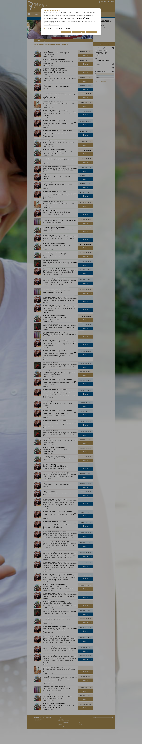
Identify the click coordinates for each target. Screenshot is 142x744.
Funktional (48, 28)
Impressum (60, 23)
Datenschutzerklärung (70, 21)
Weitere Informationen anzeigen (51, 25)
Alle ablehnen (66, 32)
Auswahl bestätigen (78, 32)
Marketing (68, 28)
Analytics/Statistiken (58, 28)
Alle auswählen (91, 32)
